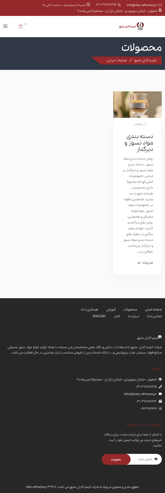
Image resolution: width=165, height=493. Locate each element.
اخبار (117, 316)
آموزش (111, 309)
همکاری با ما (89, 309)
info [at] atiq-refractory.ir (140, 394)
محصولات (130, 309)
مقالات (138, 124)
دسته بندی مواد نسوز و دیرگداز (138, 143)
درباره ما (133, 316)
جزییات (147, 262)
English (99, 316)
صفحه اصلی (153, 309)
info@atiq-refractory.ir (142, 5)
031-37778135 (106, 5)
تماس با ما (154, 316)
